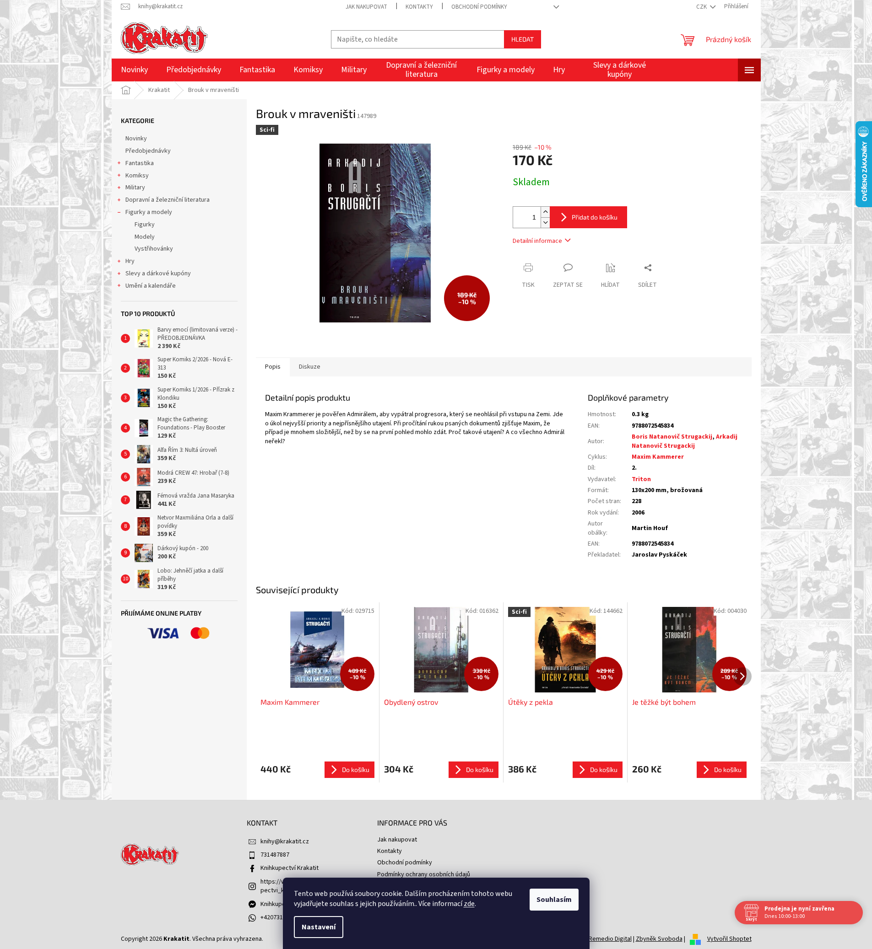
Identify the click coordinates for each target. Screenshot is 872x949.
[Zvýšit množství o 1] (545, 212)
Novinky (136, 138)
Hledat (522, 39)
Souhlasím (554, 900)
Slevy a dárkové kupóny (158, 273)
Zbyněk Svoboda (659, 939)
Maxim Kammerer (658, 456)
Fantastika (139, 163)
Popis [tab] (273, 366)
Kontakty (419, 7)
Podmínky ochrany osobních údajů (423, 874)
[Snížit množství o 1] (545, 222)
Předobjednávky (148, 150)
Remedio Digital (610, 939)
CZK (702, 7)
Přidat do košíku (594, 217)
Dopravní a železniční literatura (167, 199)
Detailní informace (537, 241)
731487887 (274, 854)
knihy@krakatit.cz (284, 841)
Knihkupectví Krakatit (289, 868)
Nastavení (319, 927)
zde (469, 904)
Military (135, 187)
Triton (641, 479)
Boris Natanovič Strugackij (672, 436)
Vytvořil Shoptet (729, 939)
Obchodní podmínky (479, 7)
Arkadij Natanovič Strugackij (684, 441)
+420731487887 (281, 917)
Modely (145, 236)
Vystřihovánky (154, 248)
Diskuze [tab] (309, 366)
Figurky (145, 224)
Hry (130, 261)
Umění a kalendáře (150, 285)
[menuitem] (134, 70)
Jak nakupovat (366, 7)
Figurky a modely (148, 212)
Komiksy (137, 175)
